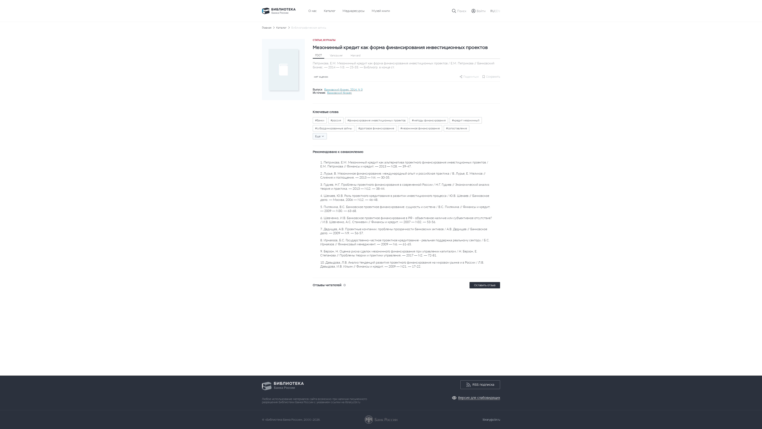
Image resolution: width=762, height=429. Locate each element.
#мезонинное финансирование (420, 128)
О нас (312, 11)
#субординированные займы (333, 128)
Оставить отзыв (484, 285)
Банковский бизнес (339, 92)
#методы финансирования (429, 120)
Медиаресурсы (354, 11)
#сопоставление (456, 128)
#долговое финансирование (376, 128)
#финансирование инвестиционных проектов (376, 120)
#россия (336, 120)
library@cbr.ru (491, 419)
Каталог (329, 11)
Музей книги (381, 11)
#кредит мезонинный (465, 120)
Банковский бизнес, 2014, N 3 (343, 89)
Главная (266, 27)
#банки (319, 120)
